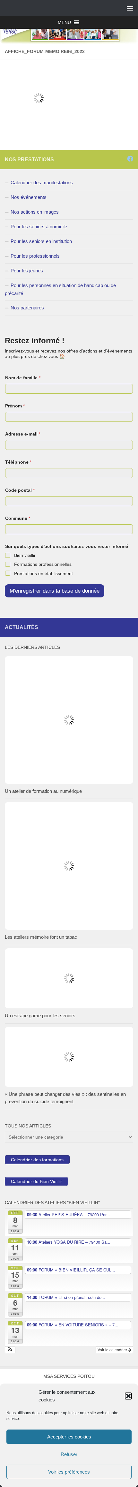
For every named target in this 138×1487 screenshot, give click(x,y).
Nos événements (29, 197)
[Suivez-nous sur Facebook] (130, 159)
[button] (128, 1396)
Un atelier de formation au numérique (43, 791)
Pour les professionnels (35, 256)
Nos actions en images (35, 212)
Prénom (15, 405)
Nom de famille (22, 377)
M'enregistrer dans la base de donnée (54, 591)
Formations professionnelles (43, 564)
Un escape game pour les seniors (40, 1015)
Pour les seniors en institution (41, 241)
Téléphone (18, 462)
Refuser (69, 1454)
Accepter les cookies (69, 1436)
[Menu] (130, 8)
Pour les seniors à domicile (39, 226)
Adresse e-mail (22, 433)
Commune (17, 518)
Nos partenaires (27, 307)
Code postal (20, 490)
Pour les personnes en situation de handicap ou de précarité (60, 289)
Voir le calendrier (113, 1349)
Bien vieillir (25, 555)
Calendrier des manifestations (42, 182)
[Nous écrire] (121, 159)
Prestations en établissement (43, 573)
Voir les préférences (69, 1472)
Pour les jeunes (27, 270)
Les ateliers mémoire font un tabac (41, 937)
